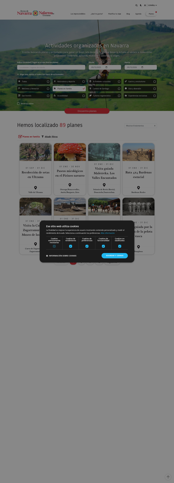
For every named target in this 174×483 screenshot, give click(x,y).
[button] (61, 256)
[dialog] (87, 241)
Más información (108, 233)
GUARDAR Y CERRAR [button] (114, 256)
